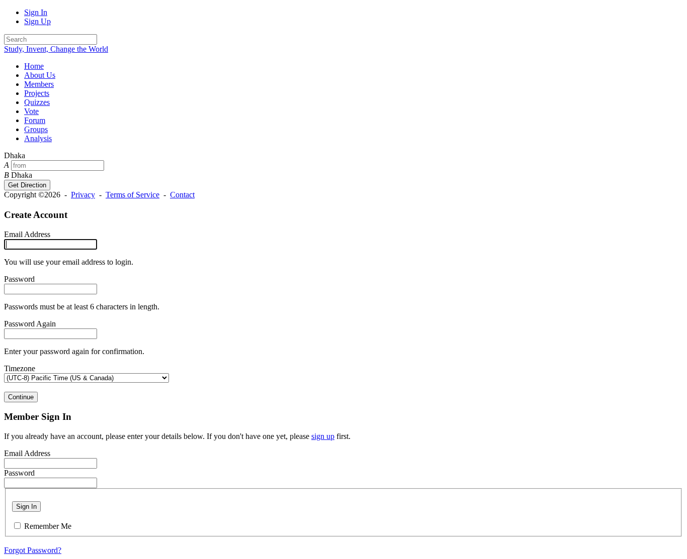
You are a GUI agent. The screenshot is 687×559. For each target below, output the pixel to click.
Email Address (27, 234)
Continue (21, 397)
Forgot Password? (32, 550)
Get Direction (27, 185)
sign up (322, 436)
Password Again (30, 323)
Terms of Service (132, 194)
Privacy (83, 194)
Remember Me (47, 526)
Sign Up (37, 21)
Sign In (35, 12)
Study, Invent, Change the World (56, 49)
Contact (182, 194)
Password (19, 279)
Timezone (19, 368)
